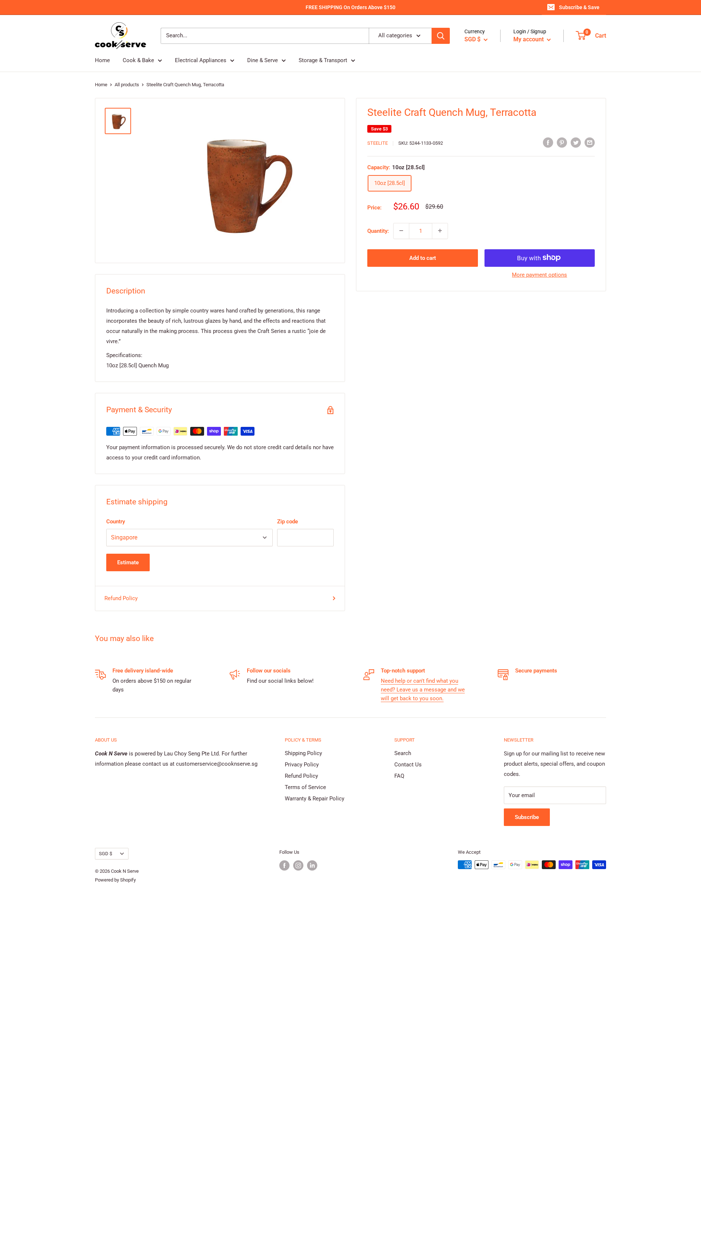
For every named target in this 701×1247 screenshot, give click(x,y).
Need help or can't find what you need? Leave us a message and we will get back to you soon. (423, 690)
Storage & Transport (323, 60)
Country (115, 521)
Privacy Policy (302, 764)
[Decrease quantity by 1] (401, 230)
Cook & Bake (138, 60)
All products (127, 84)
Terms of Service (305, 787)
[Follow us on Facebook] (284, 865)
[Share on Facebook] (548, 142)
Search (402, 753)
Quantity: (378, 230)
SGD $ (105, 853)
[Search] (441, 36)
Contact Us (408, 764)
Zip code (287, 521)
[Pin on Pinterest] (562, 142)
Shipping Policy (303, 753)
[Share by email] (590, 142)
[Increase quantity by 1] (440, 230)
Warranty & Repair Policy (314, 798)
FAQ (399, 776)
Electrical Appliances (200, 60)
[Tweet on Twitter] (576, 142)
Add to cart (422, 257)
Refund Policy (121, 598)
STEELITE (377, 143)
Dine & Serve (262, 60)
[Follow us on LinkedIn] (312, 865)
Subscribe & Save (579, 7)
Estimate (128, 562)
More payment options (539, 274)
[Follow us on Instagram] (298, 865)
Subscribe (527, 817)
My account (529, 39)
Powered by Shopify (115, 880)
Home (102, 60)
